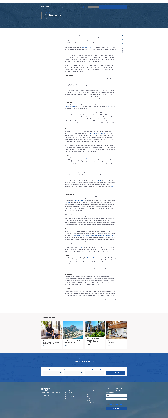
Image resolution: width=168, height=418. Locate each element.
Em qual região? (67, 369)
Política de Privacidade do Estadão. (115, 404)
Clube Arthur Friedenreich (72, 170)
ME (116, 408)
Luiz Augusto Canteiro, (108, 235)
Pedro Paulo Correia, (75, 235)
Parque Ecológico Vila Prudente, (87, 158)
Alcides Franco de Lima (86, 235)
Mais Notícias (68, 390)
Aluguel (67, 398)
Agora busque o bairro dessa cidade (93, 369)
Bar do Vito (67, 202)
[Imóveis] (45, 389)
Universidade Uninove (70, 106)
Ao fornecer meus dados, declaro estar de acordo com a (116, 404)
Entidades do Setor (91, 390)
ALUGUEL (104, 7)
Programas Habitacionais (74, 7)
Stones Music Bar (98, 188)
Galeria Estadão (90, 402)
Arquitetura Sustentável (92, 392)
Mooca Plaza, (98, 180)
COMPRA (113, 7)
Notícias (56, 7)
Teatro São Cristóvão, (92, 258)
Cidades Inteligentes (70, 396)
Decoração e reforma (63, 7)
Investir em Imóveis (91, 398)
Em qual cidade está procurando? (50, 369)
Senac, (108, 106)
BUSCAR (115, 372)
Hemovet (80, 247)
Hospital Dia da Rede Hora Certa (97, 133)
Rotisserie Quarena (78, 200)
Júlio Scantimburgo (97, 235)
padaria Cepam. (89, 214)
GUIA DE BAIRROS (122, 7)
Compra (88, 394)
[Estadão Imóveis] (45, 7)
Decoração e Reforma (70, 392)
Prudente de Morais (86, 47)
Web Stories (90, 400)
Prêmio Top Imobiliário (92, 388)
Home (52, 7)
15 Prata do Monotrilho (76, 82)
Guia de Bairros (90, 396)
